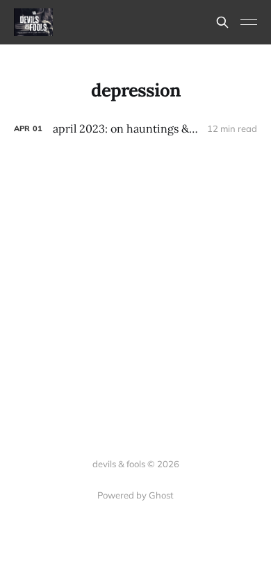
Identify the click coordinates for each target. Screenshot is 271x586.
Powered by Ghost (135, 495)
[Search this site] (222, 22)
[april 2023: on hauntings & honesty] (135, 128)
